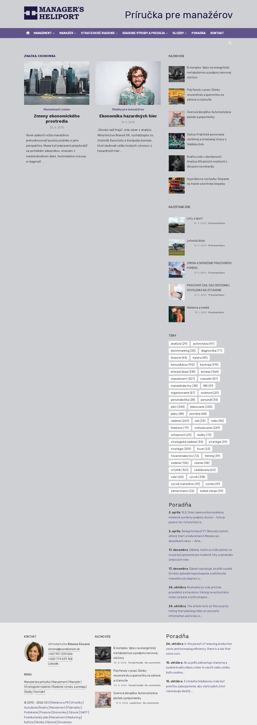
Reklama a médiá (198, 307)
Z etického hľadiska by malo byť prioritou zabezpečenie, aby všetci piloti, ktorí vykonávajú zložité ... (195, 686)
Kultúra (29, 722)
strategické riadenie (187, 442)
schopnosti (181, 435)
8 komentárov (216, 312)
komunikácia (183, 365)
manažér (209, 379)
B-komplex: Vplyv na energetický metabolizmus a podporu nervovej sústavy (209, 72)
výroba (213, 484)
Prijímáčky (74, 707)
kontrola (209, 365)
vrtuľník (179, 470)
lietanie (210, 372)
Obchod (51, 722)
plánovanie (201, 407)
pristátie (198, 414)
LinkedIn (53, 663)
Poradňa (199, 33)
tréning (212, 456)
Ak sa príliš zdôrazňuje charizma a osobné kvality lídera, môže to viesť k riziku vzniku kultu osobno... (198, 667)
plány (177, 414)
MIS (208, 386)
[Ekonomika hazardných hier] (128, 83)
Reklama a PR (60, 702)
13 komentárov (216, 272)
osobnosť (210, 393)
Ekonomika (60, 712)
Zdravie (73, 712)
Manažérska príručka (37, 682)
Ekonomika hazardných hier (128, 115)
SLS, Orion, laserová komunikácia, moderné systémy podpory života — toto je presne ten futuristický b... (197, 517)
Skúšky (40, 722)
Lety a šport (195, 218)
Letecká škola (196, 240)
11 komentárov (216, 295)
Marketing (74, 717)
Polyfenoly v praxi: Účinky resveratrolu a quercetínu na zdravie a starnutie (205, 94)
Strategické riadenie (98, 33)
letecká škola (183, 372)
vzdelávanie (205, 470)
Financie (45, 712)
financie (179, 357)
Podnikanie (31, 712)
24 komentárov (216, 223)
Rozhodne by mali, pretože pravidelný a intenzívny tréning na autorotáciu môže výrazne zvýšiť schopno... (199, 592)
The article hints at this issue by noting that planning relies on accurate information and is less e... (199, 611)
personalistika (183, 400)
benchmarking (183, 350)
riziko (217, 421)
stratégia (218, 442)
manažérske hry (184, 386)
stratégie (181, 449)
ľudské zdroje (211, 491)
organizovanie (183, 393)
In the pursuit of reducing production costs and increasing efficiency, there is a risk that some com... (199, 648)
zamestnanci (182, 491)
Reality (43, 707)
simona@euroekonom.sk (64, 649)
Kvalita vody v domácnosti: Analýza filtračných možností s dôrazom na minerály (207, 161)
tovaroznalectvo (185, 456)
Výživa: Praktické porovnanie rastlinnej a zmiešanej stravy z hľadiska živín (206, 139)
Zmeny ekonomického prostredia (57, 118)
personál (209, 400)
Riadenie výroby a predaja (143, 33)
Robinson (180, 428)
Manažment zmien (57, 109)
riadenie (180, 421)
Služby (178, 33)
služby (204, 435)
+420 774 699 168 (60, 659)
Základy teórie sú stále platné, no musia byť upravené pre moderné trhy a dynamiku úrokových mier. (201, 554)
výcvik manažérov (185, 484)
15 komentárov (216, 245)
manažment (183, 379)
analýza (179, 343)
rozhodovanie (207, 428)
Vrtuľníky (76, 702)
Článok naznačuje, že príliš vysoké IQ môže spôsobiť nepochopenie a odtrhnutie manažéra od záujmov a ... (200, 573)
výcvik (197, 477)
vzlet (177, 477)
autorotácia (203, 343)
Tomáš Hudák (135, 662)
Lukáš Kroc (136, 703)
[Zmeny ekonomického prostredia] (56, 83)
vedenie (180, 463)
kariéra (200, 357)
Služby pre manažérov (128, 109)
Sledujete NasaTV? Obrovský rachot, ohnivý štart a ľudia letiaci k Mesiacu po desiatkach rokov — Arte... (199, 536)
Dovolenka (64, 722)
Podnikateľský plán (36, 717)
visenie (201, 463)
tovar (203, 449)
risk (200, 421)
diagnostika (211, 350)
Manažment (43, 33)
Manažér (66, 33)
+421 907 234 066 (60, 654)
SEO (46, 702)
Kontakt (217, 33)
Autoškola (30, 707)
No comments (152, 662)
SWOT (84, 712)
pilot (178, 407)
